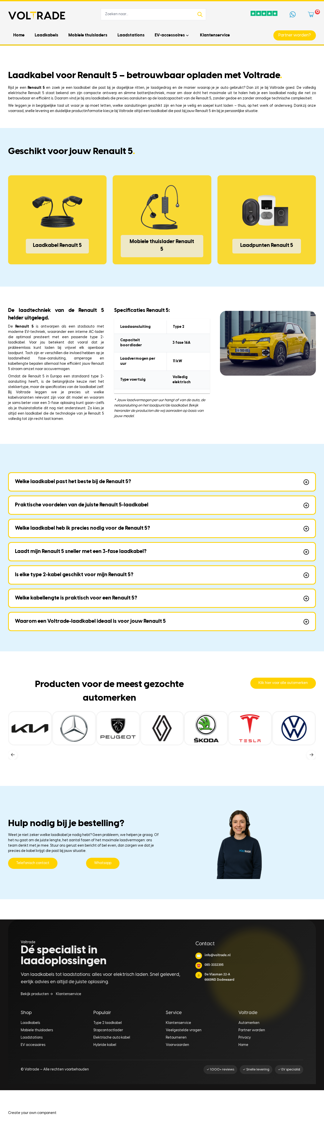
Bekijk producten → (37, 994)
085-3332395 (210, 964)
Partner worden (251, 1030)
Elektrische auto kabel (111, 1038)
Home (243, 1045)
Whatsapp (102, 863)
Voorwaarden (177, 1045)
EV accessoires (33, 1045)
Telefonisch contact (32, 863)
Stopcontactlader (108, 1030)
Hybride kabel (104, 1045)
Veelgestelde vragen (183, 1030)
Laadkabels (30, 1023)
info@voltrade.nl (214, 955)
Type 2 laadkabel (107, 1023)
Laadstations (32, 1038)
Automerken (248, 1023)
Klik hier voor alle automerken (283, 683)
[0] (312, 14)
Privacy (244, 1038)
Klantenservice (68, 994)
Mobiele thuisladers (37, 1030)
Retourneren (176, 1038)
